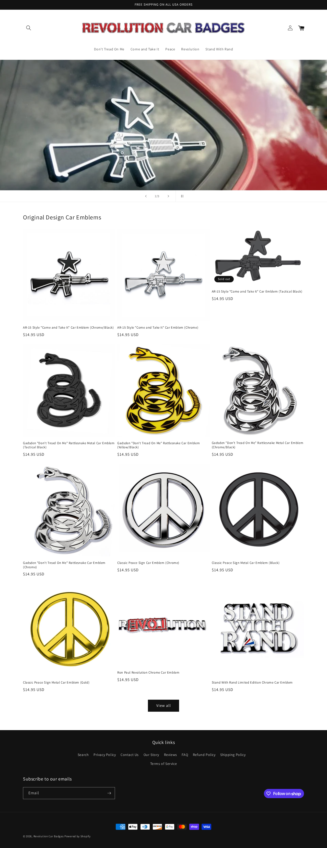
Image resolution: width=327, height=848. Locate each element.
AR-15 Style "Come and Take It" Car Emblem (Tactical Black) (257, 291)
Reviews (170, 754)
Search (83, 754)
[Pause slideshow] (181, 196)
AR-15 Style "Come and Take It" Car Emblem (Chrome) (157, 328)
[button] (28, 28)
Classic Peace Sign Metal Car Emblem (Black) (246, 563)
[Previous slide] (145, 196)
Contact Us (130, 754)
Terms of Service (163, 763)
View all (163, 705)
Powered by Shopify (77, 836)
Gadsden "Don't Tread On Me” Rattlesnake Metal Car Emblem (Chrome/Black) (257, 445)
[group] (163, 125)
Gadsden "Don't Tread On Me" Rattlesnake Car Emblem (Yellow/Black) (158, 445)
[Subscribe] (109, 793)
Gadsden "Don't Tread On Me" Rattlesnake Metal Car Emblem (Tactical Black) (69, 445)
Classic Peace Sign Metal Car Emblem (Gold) (56, 682)
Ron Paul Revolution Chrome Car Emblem (148, 673)
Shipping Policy (233, 754)
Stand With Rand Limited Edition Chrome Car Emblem (252, 682)
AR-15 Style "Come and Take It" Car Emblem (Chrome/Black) (68, 328)
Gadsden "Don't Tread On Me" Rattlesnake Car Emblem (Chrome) (64, 565)
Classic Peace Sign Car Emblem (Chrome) (148, 563)
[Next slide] (168, 196)
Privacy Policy (105, 754)
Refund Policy (204, 754)
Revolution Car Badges (48, 836)
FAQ (185, 754)
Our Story (151, 754)
